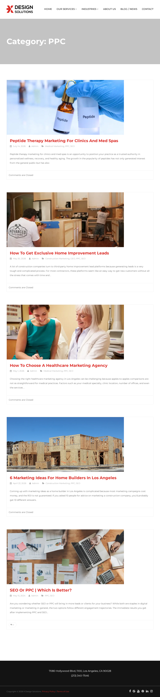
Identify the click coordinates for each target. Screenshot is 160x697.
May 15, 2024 (19, 595)
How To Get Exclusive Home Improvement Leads (59, 253)
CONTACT (147, 9)
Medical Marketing (54, 146)
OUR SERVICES (66, 9)
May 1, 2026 (18, 371)
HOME (48, 9)
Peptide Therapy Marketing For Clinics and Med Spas (64, 140)
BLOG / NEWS (128, 9)
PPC (67, 146)
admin (34, 146)
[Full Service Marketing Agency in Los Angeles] (20, 9)
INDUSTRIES (89, 9)
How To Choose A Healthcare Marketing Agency (59, 365)
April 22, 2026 (19, 483)
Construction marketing (57, 258)
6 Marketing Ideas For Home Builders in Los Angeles (63, 477)
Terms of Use (63, 691)
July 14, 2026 (19, 146)
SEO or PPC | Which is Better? (41, 590)
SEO (72, 146)
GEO (72, 258)
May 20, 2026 (19, 258)
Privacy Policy (48, 691)
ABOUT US (109, 9)
